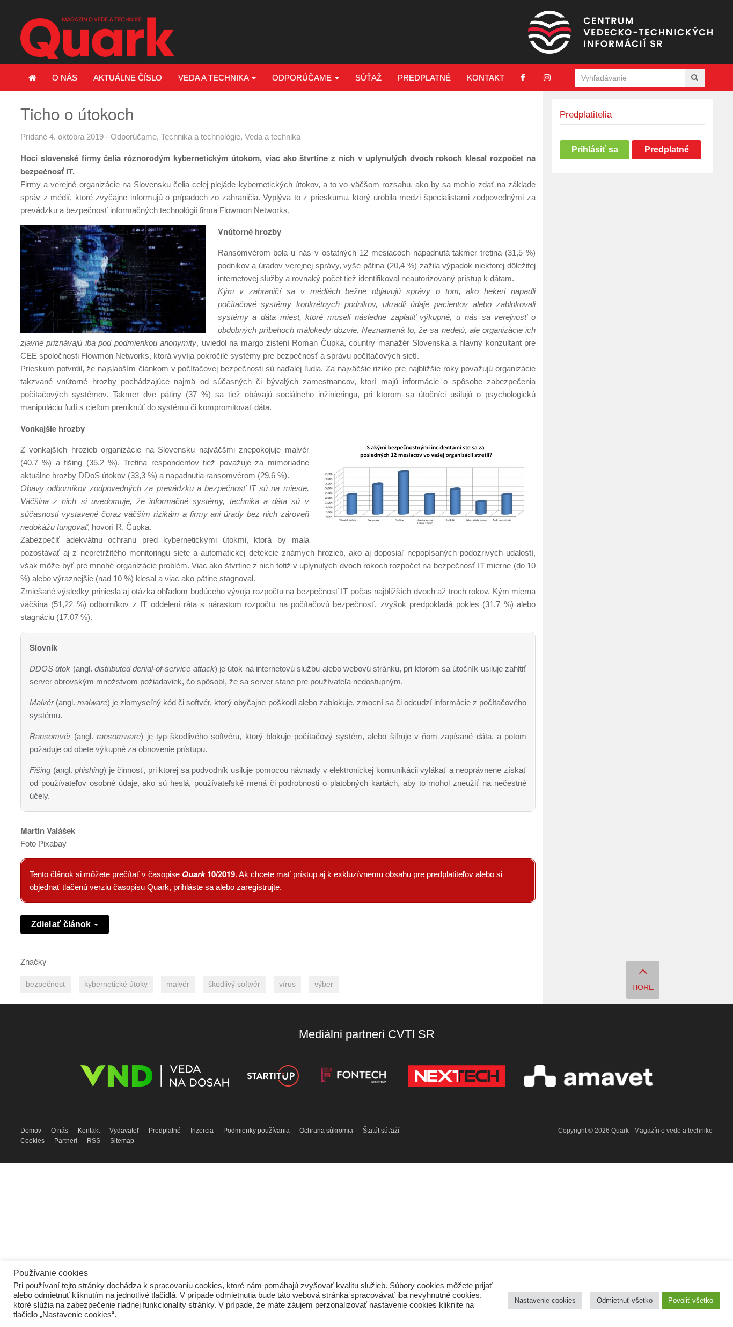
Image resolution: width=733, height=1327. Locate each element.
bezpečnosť (45, 984)
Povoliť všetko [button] (690, 1300)
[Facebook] (522, 77)
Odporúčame (303, 77)
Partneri (65, 1140)
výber (323, 984)
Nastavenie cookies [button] (545, 1300)
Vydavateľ (124, 1130)
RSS (93, 1140)
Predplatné (424, 77)
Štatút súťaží (381, 1130)
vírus (287, 984)
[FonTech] (353, 1077)
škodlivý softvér (234, 984)
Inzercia (202, 1130)
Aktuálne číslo (127, 77)
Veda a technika (214, 77)
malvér (177, 984)
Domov (30, 1130)
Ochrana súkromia (326, 1130)
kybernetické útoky (116, 984)
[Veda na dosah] (154, 1077)
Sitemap (122, 1140)
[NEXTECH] (456, 1077)
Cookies (32, 1140)
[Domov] (32, 77)
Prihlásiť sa (594, 149)
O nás (64, 77)
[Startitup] (272, 1077)
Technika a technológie (200, 136)
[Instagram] (547, 77)
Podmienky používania (256, 1130)
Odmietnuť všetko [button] (625, 1300)
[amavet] (588, 1077)
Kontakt (485, 77)
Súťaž (368, 77)
